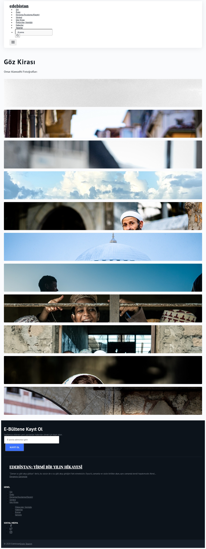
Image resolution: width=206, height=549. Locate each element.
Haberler (19, 509)
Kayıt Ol (14, 447)
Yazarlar (19, 27)
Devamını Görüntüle (18, 476)
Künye (18, 512)
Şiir (11, 492)
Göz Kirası (14, 502)
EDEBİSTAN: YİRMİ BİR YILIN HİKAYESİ (46, 467)
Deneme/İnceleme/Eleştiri (28, 14)
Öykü (12, 494)
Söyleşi (13, 499)
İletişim (18, 514)
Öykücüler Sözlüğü (23, 507)
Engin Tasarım (26, 543)
